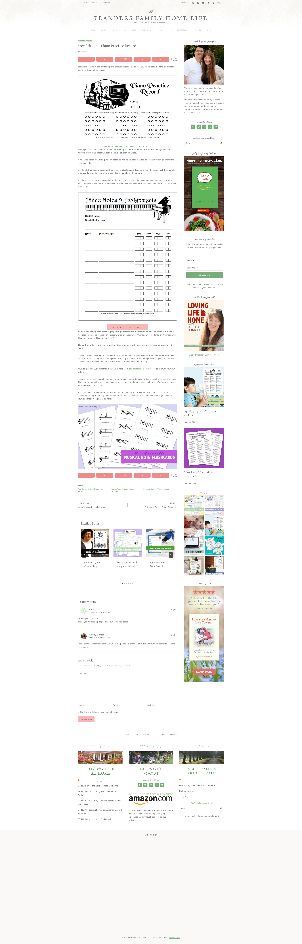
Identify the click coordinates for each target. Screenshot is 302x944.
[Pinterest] (213, 3)
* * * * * (100, 782)
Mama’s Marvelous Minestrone (92, 505)
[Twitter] (208, 3)
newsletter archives (213, 284)
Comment (84, 673)
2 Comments (82, 52)
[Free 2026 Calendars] (194, 505)
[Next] (171, 555)
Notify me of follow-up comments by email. (100, 712)
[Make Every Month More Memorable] (204, 448)
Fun (164, 734)
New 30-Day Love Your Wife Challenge (197, 785)
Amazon (153, 810)
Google (199, 355)
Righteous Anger (187, 791)
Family (146, 734)
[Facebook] (198, 3)
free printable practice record (142, 369)
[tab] (122, 583)
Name (82, 705)
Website (151, 705)
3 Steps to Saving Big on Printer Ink (161, 505)
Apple (192, 355)
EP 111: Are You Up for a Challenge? (94, 819)
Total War (183, 797)
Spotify (208, 355)
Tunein (216, 355)
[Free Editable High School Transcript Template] (194, 545)
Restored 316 (174, 938)
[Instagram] (193, 3)
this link (197, 113)
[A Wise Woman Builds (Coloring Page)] (214, 545)
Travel (170, 30)
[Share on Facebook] (86, 59)
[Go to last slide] (84, 555)
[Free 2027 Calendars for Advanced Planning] (214, 505)
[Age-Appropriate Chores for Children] (204, 387)
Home (85, 3)
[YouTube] (203, 3)
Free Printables (85, 41)
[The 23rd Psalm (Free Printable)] (194, 565)
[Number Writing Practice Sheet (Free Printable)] (194, 525)
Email (116, 705)
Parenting (104, 30)
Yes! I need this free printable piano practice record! (127, 146)
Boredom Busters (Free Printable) (156, 489)
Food (156, 734)
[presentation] (95, 543)
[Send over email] (160, 59)
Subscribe (197, 30)
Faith (136, 734)
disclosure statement (209, 816)
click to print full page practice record (127, 327)
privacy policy (191, 816)
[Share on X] (104, 59)
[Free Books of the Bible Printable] (214, 565)
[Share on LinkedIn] (142, 59)
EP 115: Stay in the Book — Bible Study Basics (99, 786)
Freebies (174, 734)
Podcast (106, 3)
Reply (173, 610)
